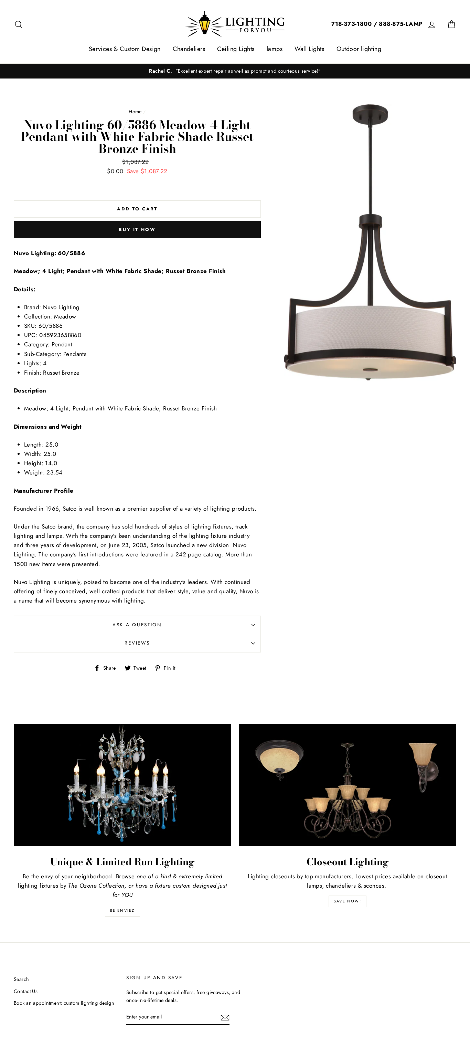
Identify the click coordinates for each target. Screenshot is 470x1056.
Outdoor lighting (359, 48)
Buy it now (137, 229)
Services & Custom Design (125, 48)
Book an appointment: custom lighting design (64, 1003)
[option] (235, 71)
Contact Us (26, 991)
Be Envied (122, 910)
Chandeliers (189, 48)
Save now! (347, 901)
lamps (274, 48)
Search (21, 979)
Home (135, 111)
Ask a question (137, 624)
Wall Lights (309, 48)
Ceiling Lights (235, 48)
